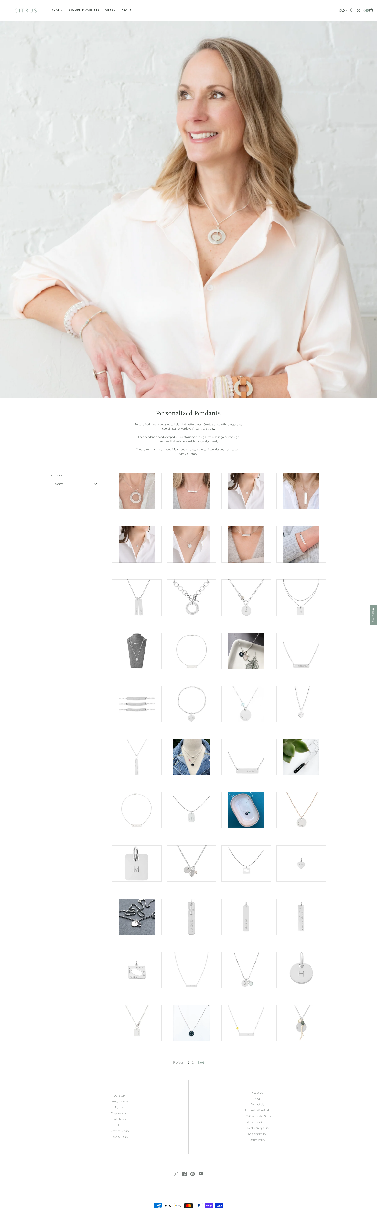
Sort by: (57, 475)
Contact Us (257, 1104)
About (126, 10)
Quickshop (124, 516)
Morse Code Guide (257, 1122)
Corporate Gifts (120, 1113)
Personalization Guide (257, 1110)
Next (201, 1062)
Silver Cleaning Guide (257, 1128)
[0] (365, 10)
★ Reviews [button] (373, 615)
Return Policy (257, 1140)
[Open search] (352, 10)
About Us (257, 1093)
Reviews (119, 1107)
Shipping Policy (257, 1134)
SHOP (56, 10)
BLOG (119, 1125)
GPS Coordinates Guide (257, 1116)
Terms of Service (120, 1131)
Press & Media (120, 1102)
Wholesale (120, 1119)
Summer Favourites (83, 10)
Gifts (109, 10)
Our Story (120, 1096)
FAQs (257, 1099)
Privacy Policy (120, 1137)
